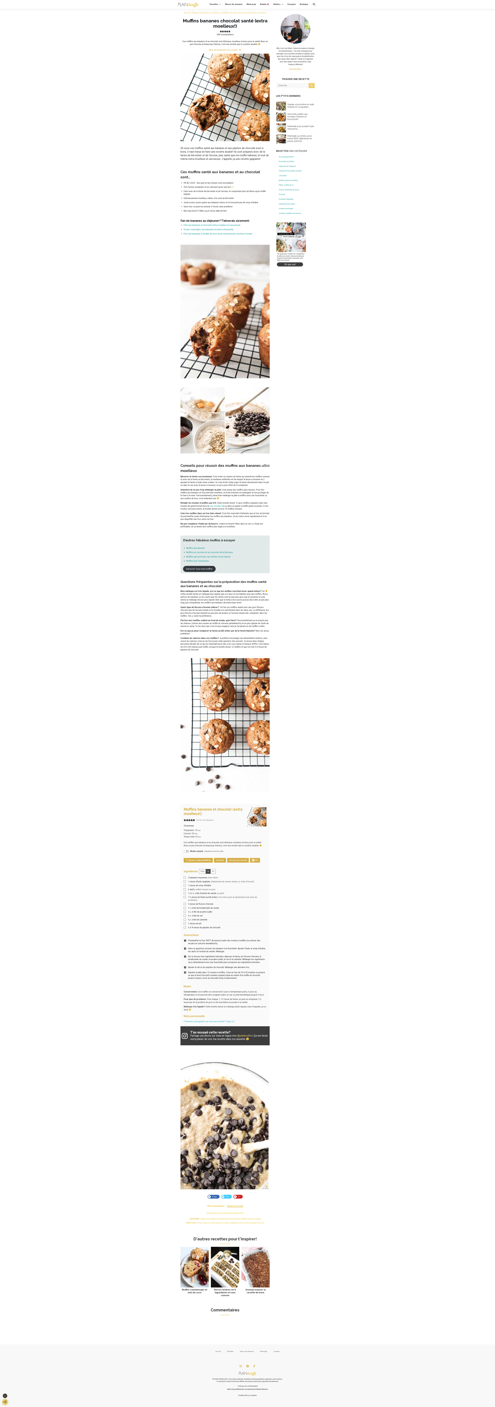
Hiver (240, 1223)
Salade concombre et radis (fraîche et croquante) (300, 105)
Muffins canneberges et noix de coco (194, 1272)
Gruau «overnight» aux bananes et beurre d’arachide (208, 229)
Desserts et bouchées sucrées (229, 1219)
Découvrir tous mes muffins (199, 569)
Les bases (283, 176)
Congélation (233, 1223)
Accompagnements (286, 157)
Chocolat (225, 1223)
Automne (206, 1223)
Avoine (212, 1223)
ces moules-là (217, 506)
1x (208, 871)
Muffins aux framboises (197, 561)
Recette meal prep (249, 1223)
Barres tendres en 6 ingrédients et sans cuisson (225, 1272)
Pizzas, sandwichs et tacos (289, 190)
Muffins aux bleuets (195, 548)
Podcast (282, 194)
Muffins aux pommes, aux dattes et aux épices (208, 556)
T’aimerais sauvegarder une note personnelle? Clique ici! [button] (209, 1021)
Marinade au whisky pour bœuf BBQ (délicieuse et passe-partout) (299, 138)
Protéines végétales (286, 199)
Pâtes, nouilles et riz (286, 185)
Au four (199, 1223)
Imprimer (220, 860)
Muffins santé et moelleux (251, 1219)
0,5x (202, 871)
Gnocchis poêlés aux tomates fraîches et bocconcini (297, 116)
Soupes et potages (286, 208)
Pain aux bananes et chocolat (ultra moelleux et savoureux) (212, 225)
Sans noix (260, 1223)
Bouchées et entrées (286, 161)
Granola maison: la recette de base (255, 1272)
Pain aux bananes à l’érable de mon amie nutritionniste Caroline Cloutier (218, 233)
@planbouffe (244, 1035)
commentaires (227, 34)
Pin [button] (256, 860)
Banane (218, 1223)
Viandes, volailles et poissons (290, 213)
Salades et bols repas (287, 204)
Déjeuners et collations (209, 1219)
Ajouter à (199, 860)
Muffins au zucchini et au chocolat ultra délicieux (209, 552)
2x (213, 871)
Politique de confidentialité (248, 1386)
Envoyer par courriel (238, 860)
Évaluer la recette (235, 1206)
